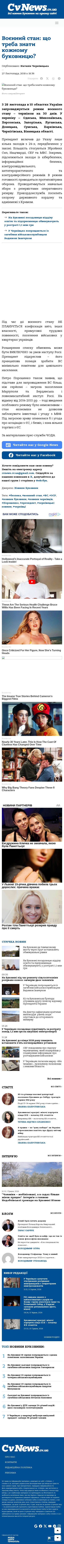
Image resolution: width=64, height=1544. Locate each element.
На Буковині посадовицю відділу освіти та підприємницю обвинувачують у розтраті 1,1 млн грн (31, 221)
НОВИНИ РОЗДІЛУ (52, 1337)
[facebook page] (40, 1526)
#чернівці (19, 506)
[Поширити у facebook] (41, 78)
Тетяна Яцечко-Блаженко (34, 1122)
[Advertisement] (32, 284)
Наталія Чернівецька (35, 66)
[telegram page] (54, 1526)
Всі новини (54, 1078)
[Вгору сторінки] (57, 1530)
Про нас (10, 1457)
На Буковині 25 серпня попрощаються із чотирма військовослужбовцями (28, 1376)
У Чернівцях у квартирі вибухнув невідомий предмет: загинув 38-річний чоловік (31, 1416)
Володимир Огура (29, 1248)
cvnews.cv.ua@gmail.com (18, 473)
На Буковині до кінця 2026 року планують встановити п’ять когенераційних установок (29, 1041)
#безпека (15, 495)
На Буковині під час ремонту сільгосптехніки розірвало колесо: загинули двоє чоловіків (30, 979)
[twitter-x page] (45, 1526)
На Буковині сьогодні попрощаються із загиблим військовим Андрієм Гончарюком (30, 1366)
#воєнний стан (32, 495)
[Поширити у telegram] (59, 78)
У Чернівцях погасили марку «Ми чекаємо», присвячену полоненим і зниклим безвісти (42, 1064)
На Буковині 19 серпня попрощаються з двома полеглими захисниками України (32, 1356)
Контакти (11, 1462)
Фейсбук (41, 480)
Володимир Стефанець (32, 1261)
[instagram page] (59, 1526)
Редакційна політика (18, 1467)
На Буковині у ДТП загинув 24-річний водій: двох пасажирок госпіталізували (31, 1406)
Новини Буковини (26, 488)
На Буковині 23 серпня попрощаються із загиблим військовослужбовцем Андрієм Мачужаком (29, 1386)
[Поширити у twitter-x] (47, 78)
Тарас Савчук (26, 1230)
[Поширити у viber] (53, 78)
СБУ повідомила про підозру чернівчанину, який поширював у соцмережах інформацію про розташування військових (42, 1052)
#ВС (45, 495)
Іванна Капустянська (31, 1107)
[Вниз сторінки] (57, 1538)
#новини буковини (14, 499)
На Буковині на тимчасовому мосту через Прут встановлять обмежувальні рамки (41, 950)
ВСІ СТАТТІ (56, 1087)
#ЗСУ (52, 495)
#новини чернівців (40, 499)
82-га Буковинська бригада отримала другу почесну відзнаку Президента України (42, 1001)
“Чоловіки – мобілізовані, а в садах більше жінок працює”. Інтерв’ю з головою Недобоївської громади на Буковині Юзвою (31, 1197)
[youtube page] (49, 1526)
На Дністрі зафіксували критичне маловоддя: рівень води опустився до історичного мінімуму (42, 1016)
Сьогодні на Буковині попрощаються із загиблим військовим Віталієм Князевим (29, 1396)
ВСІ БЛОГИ (56, 1213)
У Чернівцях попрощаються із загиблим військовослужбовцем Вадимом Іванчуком (26, 234)
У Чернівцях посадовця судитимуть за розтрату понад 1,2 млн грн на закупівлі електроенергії (31, 1030)
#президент (28, 503)
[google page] (35, 1526)
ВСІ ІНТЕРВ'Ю (55, 1156)
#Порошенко (10, 503)
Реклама (10, 1472)
